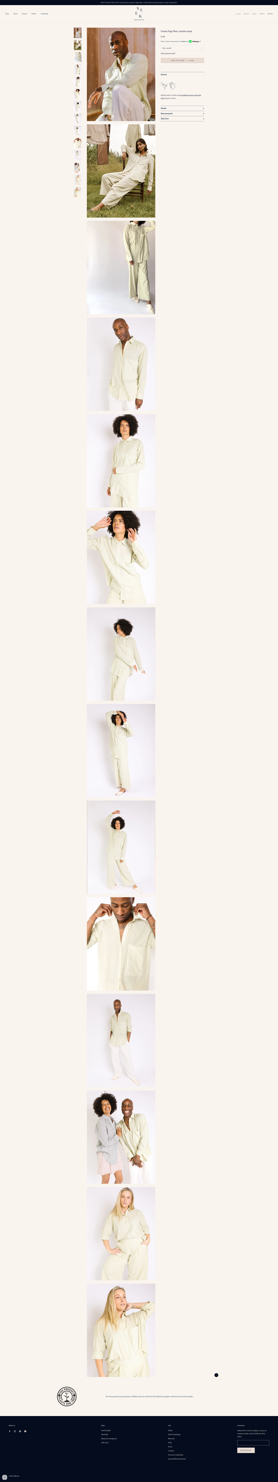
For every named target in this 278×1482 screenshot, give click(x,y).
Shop (7, 14)
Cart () (270, 14)
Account (238, 14)
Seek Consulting (174, 1434)
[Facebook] (10, 1431)
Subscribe (246, 1450)
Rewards (246, 14)
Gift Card (104, 1442)
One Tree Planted (155, 1396)
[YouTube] (25, 1431)
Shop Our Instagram (109, 1438)
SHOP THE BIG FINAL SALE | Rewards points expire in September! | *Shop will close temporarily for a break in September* (139, 3)
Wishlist (262, 14)
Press (170, 1446)
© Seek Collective (14, 1476)
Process (24, 14)
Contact (171, 1450)
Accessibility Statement (177, 1459)
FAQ (169, 1442)
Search (254, 14)
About (15, 14)
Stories (33, 14)
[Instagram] (15, 1431)
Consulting (44, 14)
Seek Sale (104, 1434)
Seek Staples (106, 1430)
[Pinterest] (20, 1431)
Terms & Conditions (175, 1455)
